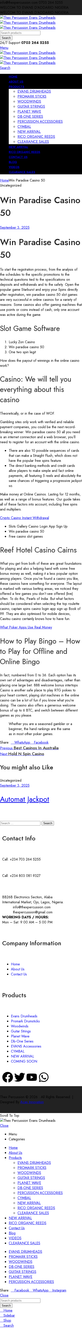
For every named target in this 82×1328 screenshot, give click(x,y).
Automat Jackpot (24, 799)
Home (4, 180)
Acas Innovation (32, 1102)
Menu (4, 47)
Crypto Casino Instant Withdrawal (24, 517)
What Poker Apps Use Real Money (26, 627)
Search (6, 38)
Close (4, 1125)
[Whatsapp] (43, 1077)
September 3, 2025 (15, 227)
